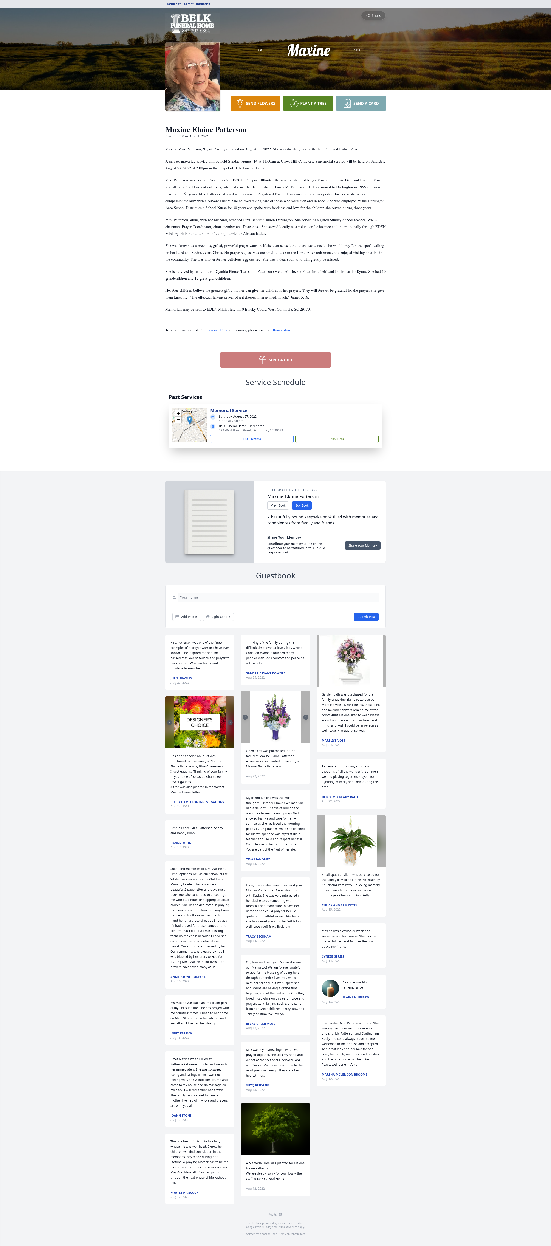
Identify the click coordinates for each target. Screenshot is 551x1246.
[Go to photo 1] (199, 746)
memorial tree (217, 329)
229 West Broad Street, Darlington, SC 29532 (251, 430)
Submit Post (366, 617)
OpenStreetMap (280, 1234)
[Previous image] (169, 722)
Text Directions (252, 439)
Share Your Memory (362, 545)
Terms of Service (287, 1227)
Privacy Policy (263, 1227)
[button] (189, 420)
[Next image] (230, 722)
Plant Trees (337, 439)
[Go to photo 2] (201, 746)
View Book (278, 505)
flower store (282, 329)
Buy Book (301, 505)
